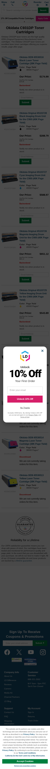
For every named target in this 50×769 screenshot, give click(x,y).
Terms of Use (24, 417)
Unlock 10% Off (25, 399)
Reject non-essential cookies (25, 766)
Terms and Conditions (27, 753)
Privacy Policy (29, 734)
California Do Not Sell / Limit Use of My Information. (25, 756)
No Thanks (25, 408)
